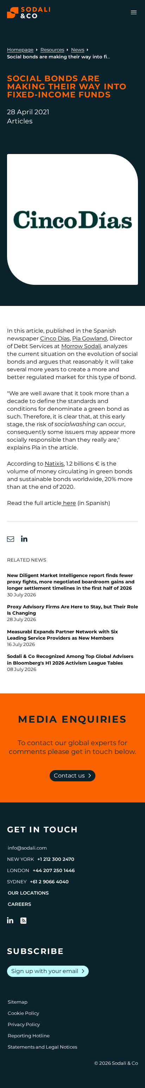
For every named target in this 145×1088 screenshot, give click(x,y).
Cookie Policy (23, 1013)
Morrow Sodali (81, 346)
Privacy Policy (24, 1024)
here (69, 503)
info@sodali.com (27, 848)
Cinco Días (55, 338)
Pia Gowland (89, 338)
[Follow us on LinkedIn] (10, 920)
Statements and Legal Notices (42, 1047)
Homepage (20, 49)
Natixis (54, 463)
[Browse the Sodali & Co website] (28, 12)
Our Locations (28, 893)
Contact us (74, 776)
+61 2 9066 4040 (49, 881)
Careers (19, 904)
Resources (52, 49)
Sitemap (17, 1002)
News (77, 49)
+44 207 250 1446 (54, 870)
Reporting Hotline (29, 1035)
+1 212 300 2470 (55, 859)
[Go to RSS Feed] (23, 920)
